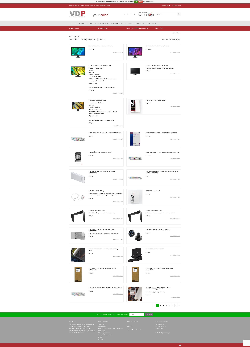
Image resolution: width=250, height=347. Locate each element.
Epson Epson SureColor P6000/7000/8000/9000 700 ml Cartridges (162, 172)
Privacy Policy (101, 330)
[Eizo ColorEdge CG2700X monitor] (78, 52)
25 (169, 39)
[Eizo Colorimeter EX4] (78, 197)
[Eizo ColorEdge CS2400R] (78, 106)
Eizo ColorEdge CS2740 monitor (100, 65)
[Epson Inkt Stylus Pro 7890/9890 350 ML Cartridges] (135, 274)
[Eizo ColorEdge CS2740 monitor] (78, 71)
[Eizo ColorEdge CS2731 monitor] (135, 71)
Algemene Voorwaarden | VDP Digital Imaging (110, 328)
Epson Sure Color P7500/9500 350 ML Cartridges (105, 287)
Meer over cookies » (148, 1)
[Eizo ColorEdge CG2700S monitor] (135, 52)
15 (164, 39)
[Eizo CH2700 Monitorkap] (135, 216)
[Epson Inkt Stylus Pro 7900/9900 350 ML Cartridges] (78, 274)
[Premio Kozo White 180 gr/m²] (135, 106)
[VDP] (88, 14)
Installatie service (103, 28)
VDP (70, 23)
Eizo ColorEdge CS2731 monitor (157, 65)
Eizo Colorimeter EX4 (96, 191)
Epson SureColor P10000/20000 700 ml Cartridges (102, 172)
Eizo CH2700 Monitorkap (154, 210)
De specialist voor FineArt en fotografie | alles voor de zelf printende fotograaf (89, 5)
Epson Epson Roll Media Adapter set (158, 229)
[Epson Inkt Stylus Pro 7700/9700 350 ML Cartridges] (78, 235)
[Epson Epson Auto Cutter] (135, 255)
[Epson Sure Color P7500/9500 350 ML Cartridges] (78, 293)
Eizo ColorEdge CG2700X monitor (100, 46)
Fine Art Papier (80, 23)
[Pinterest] (127, 14)
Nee (140, 1)
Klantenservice (102, 326)
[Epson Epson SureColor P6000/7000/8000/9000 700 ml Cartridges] (135, 177)
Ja (136, 1)
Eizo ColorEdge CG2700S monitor (157, 46)
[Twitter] (131, 14)
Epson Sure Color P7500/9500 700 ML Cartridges (162, 152)
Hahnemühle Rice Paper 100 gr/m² (100, 152)
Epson (90, 23)
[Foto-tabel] (75, 39)
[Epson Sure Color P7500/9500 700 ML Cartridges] (135, 158)
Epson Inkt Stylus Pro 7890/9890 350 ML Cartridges (159, 269)
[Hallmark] (147, 14)
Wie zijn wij (101, 324)
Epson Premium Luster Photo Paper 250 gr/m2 (161, 133)
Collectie (178, 33)
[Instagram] (124, 14)
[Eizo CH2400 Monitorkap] (78, 216)
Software (128, 23)
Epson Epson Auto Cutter (155, 249)
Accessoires (139, 23)
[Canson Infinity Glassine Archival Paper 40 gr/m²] (78, 255)
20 (167, 39)
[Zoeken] (179, 14)
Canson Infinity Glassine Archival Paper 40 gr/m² (104, 249)
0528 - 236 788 (151, 23)
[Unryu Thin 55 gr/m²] (135, 197)
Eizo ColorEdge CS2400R (97, 100)
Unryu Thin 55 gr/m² (153, 191)
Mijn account (165, 5)
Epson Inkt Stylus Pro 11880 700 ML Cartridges (105, 133)
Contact (100, 337)
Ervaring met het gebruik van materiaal (138, 28)
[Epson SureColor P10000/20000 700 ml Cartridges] (78, 177)
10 (162, 39)
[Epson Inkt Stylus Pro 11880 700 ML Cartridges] (78, 139)
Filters (101, 39)
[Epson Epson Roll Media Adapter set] (135, 235)
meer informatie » (118, 52)
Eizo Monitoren (116, 23)
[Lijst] (78, 39)
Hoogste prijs (92, 39)
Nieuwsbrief (101, 339)
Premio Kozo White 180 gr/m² (156, 100)
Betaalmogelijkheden (104, 333)
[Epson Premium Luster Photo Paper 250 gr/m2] (135, 139)
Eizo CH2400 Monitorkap (97, 210)
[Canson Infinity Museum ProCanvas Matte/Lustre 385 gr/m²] (135, 293)
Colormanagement (101, 23)
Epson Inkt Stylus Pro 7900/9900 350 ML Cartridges (102, 269)
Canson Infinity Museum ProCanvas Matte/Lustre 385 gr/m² (158, 288)
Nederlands (180, 345)
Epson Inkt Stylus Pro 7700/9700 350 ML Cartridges (102, 230)
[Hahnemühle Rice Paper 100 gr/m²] (78, 158)
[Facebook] (134, 14)
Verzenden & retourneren (105, 335)
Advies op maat (75, 28)
